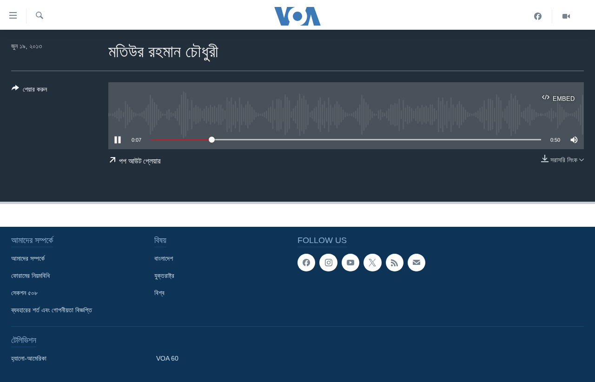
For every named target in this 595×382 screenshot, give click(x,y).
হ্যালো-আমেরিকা (28, 358)
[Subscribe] (416, 262)
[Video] (566, 16)
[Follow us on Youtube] (350, 262)
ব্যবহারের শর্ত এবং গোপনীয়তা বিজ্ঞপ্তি (51, 310)
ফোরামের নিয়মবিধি (30, 275)
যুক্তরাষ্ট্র (164, 275)
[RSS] (394, 262)
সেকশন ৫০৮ (24, 292)
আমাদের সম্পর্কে (28, 258)
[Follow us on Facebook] (306, 262)
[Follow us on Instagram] (328, 262)
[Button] (29, 90)
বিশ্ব (159, 292)
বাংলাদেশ (163, 258)
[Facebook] (538, 16)
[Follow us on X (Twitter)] (372, 262)
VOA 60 (167, 358)
